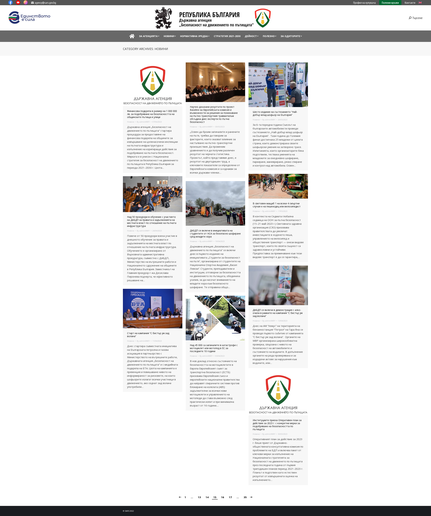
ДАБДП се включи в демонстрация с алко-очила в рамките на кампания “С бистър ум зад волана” (278, 313)
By (143, 122)
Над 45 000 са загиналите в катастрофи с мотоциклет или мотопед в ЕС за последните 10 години (214, 348)
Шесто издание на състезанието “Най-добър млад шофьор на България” (275, 113)
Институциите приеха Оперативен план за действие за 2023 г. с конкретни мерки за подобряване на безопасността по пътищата (277, 425)
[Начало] (132, 36)
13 (199, 497)
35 (245, 497)
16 (222, 497)
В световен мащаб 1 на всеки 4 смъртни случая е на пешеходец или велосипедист (277, 205)
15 (214, 497)
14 (207, 497)
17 (230, 497)
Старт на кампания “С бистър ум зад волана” (148, 335)
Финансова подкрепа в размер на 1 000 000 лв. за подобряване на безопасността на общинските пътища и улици (152, 114)
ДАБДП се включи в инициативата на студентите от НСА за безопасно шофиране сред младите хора (215, 233)
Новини (130, 122)
